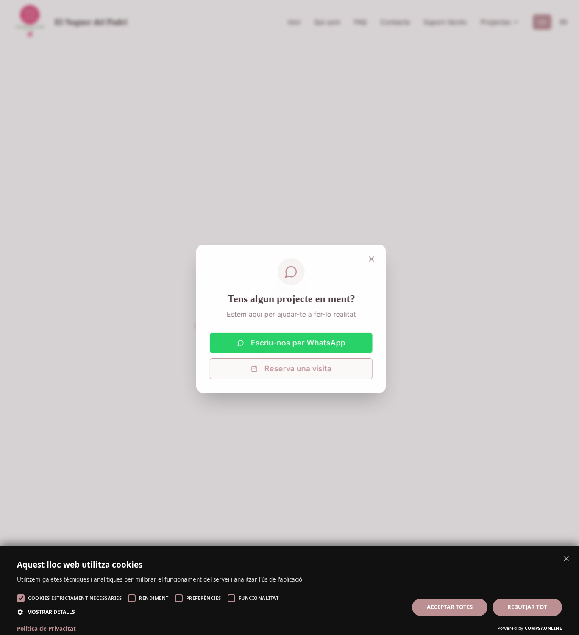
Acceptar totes (450, 607)
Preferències (203, 598)
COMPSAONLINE (543, 628)
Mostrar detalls (51, 612)
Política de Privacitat (46, 628)
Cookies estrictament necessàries (75, 598)
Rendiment (154, 598)
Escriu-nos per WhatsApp (296, 341)
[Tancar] (370, 257)
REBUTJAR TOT (527, 607)
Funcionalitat (259, 598)
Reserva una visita (296, 367)
